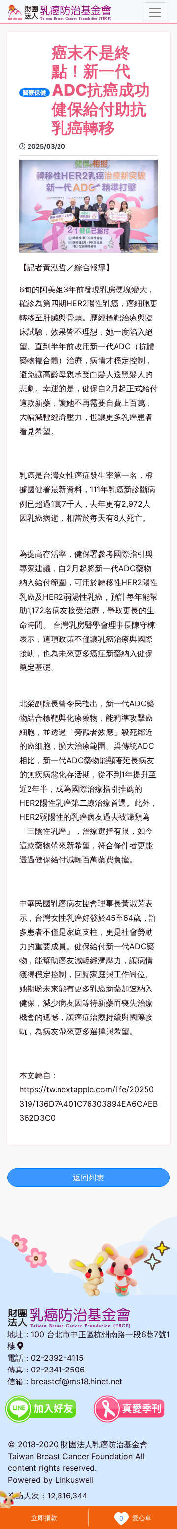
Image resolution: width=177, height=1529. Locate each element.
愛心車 (141, 1518)
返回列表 (88, 1177)
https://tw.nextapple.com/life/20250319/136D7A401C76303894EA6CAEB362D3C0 (88, 1103)
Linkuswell (74, 1480)
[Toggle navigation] (155, 12)
